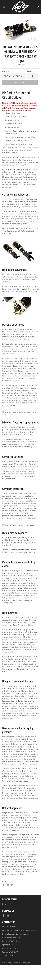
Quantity (29, 71)
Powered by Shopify (26, 963)
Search (4, 904)
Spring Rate (5, 71)
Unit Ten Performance (14, 963)
